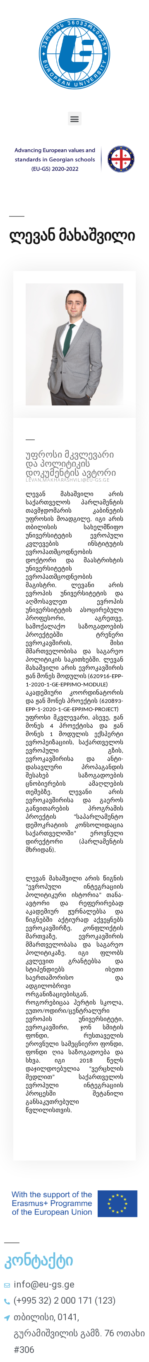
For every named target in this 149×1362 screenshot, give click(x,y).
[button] (75, 118)
